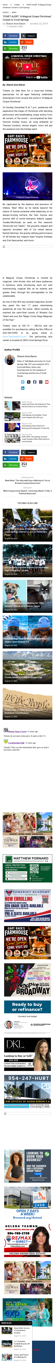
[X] (28, 382)
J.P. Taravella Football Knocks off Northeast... (22, 1343)
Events (17, 5)
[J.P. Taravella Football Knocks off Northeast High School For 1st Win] (27, 560)
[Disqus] (27, 760)
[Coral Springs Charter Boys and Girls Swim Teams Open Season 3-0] (27, 632)
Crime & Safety (15, 420)
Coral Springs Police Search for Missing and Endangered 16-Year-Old (35, 427)
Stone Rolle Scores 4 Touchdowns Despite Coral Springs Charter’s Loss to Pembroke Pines (26, 532)
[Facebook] (34, 382)
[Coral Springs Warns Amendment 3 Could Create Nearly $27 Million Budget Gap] (27, 667)
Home (5, 5)
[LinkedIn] (22, 388)
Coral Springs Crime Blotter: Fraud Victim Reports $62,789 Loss (34, 416)
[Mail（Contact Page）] (22, 382)
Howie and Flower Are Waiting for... (21, 1356)
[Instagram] (40, 382)
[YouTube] (46, 382)
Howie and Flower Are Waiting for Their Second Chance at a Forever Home (36, 405)
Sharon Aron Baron (15, 23)
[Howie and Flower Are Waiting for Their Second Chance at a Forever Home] (27, 596)
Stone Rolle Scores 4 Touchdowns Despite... (22, 1330)
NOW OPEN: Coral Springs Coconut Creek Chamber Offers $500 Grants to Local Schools (36, 439)
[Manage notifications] (7, 1356)
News (18, 409)
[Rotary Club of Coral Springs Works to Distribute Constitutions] (27, 703)
